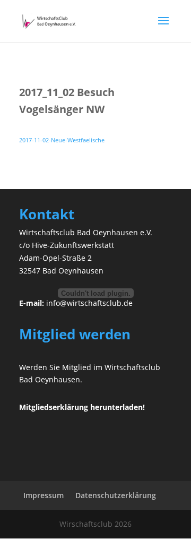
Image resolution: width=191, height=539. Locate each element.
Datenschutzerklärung (115, 495)
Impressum (43, 495)
